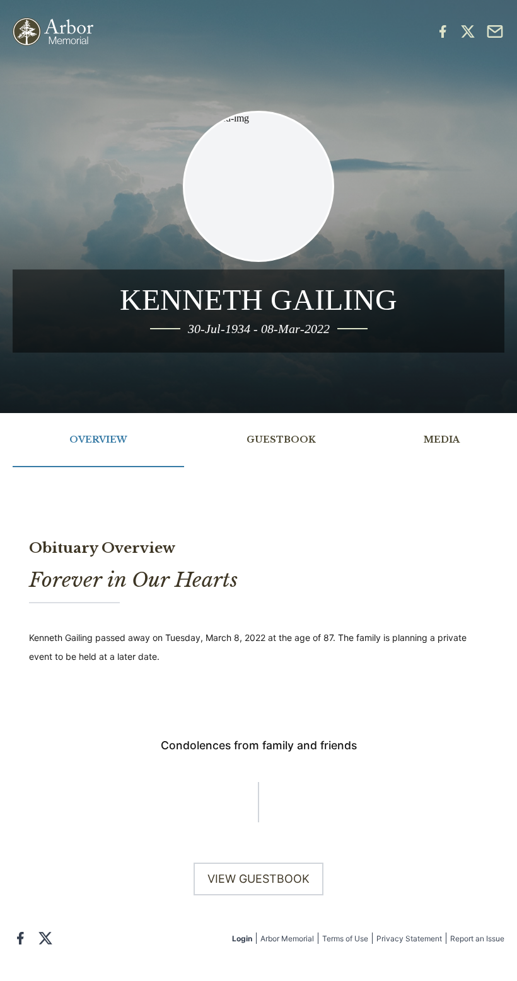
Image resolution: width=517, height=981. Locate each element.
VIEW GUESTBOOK (258, 878)
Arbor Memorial (287, 938)
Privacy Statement (409, 938)
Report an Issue (477, 938)
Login (242, 938)
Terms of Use (345, 938)
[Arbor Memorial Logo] (53, 32)
